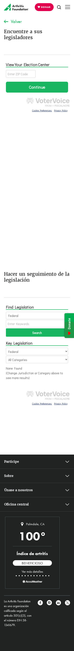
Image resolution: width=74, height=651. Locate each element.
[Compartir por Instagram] (49, 613)
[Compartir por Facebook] (40, 613)
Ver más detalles (32, 571)
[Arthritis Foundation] (16, 7)
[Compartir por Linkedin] (58, 613)
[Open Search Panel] (59, 7)
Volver (16, 21)
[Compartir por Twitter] (67, 613)
